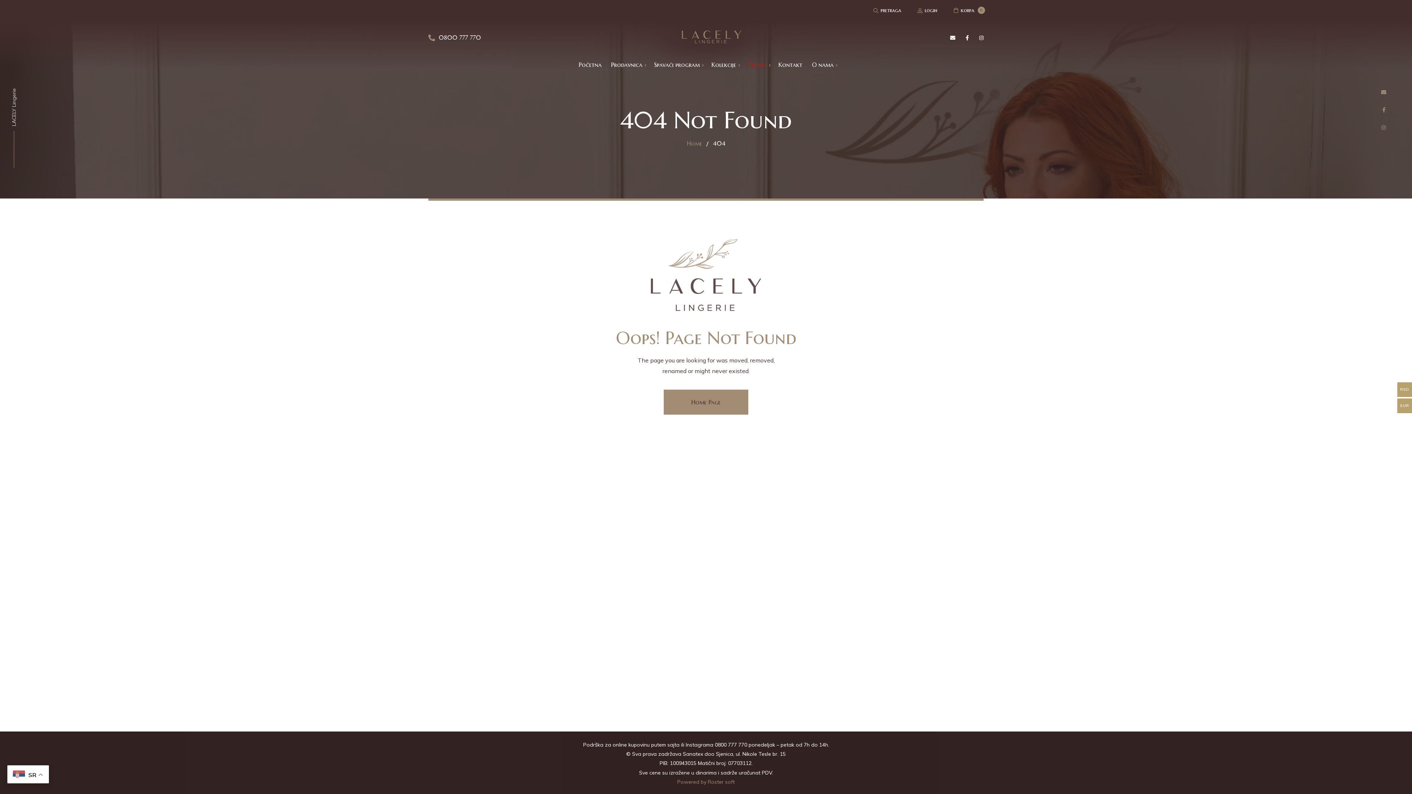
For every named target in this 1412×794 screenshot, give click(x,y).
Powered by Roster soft (706, 782)
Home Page (706, 402)
